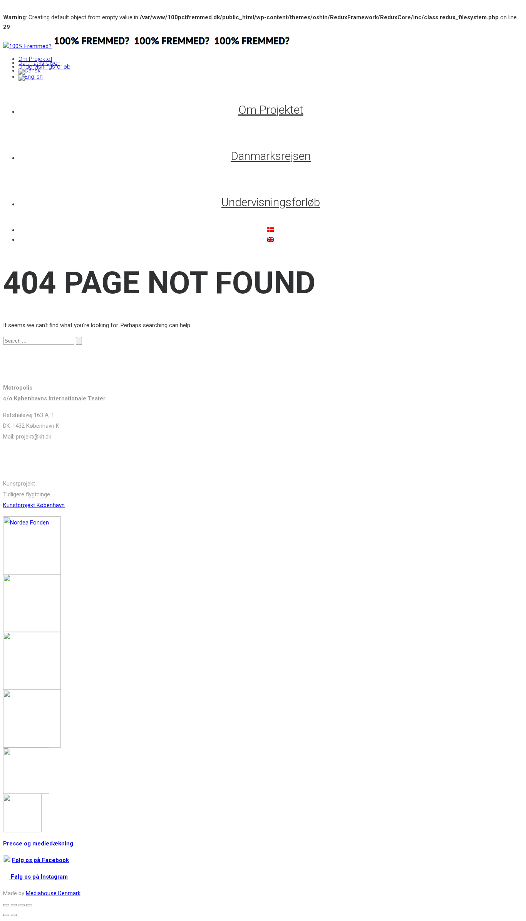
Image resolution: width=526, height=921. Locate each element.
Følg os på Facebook (40, 860)
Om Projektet (35, 58)
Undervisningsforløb (44, 66)
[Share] (14, 905)
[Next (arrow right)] (14, 915)
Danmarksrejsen (39, 62)
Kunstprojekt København (34, 505)
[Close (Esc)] (6, 905)
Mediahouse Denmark (53, 893)
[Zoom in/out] (29, 905)
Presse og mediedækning (38, 843)
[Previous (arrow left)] (6, 915)
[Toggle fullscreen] (21, 905)
